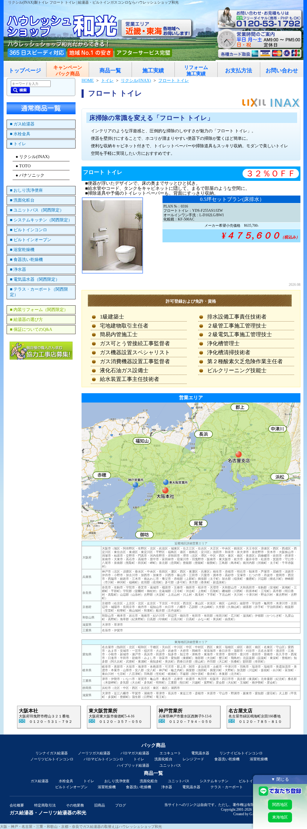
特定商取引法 (45, 805)
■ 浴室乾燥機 (22, 249)
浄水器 (166, 787)
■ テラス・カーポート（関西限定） (39, 292)
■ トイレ (18, 144)
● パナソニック (30, 175)
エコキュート (170, 753)
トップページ (25, 70)
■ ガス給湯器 (22, 124)
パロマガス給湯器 (135, 753)
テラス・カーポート (226, 787)
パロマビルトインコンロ (103, 759)
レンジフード (193, 759)
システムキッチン (214, 781)
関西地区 (280, 804)
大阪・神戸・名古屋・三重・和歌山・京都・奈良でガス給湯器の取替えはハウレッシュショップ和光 (81, 827)
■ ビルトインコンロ (28, 230)
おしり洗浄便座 (117, 781)
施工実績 (153, 70)
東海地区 (280, 817)
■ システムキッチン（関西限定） (41, 220)
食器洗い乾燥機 (227, 759)
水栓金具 (66, 781)
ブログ (120, 805)
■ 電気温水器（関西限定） (35, 279)
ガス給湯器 (40, 781)
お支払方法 (238, 70)
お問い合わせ (282, 70)
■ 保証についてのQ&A (31, 329)
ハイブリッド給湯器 (133, 765)
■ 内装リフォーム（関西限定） (39, 309)
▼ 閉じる (280, 779)
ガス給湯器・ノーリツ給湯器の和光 (48, 812)
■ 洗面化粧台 (22, 200)
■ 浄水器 (18, 269)
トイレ (138, 759)
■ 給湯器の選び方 (26, 319)
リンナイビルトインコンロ (241, 753)
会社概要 (17, 805)
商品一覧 (110, 70)
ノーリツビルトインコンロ (51, 759)
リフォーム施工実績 (196, 70)
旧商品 (99, 805)
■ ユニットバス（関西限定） (37, 210)
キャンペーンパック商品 (67, 70)
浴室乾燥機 (259, 759)
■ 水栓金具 (20, 134)
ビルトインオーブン (71, 787)
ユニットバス (170, 765)
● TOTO (23, 166)
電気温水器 (200, 753)
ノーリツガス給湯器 (94, 753)
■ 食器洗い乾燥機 (26, 259)
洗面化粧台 (163, 759)
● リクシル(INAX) (32, 156)
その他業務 (75, 805)
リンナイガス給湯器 (51, 753)
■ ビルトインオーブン (30, 240)
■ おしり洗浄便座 (26, 190)
